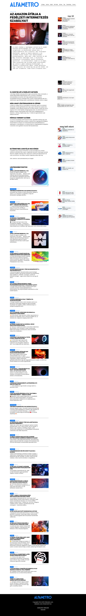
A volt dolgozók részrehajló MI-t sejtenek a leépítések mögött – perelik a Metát (23, 394)
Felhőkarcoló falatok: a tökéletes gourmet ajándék (68, 216)
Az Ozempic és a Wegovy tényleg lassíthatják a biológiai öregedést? (24, 423)
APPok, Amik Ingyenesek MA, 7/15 (19, 233)
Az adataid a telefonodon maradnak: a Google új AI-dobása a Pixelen (20, 219)
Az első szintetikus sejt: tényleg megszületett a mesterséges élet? (24, 270)
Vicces (73, 4)
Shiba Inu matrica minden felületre (68, 161)
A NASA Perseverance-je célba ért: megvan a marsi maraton (19, 481)
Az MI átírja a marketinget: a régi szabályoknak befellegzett (20, 555)
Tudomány (68, 4)
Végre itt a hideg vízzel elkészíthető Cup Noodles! (18, 579)
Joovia (47, 4)
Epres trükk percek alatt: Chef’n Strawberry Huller (68, 193)
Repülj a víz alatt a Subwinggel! (66, 208)
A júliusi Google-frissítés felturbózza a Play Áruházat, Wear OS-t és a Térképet (23, 569)
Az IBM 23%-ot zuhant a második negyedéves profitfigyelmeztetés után (20, 468)
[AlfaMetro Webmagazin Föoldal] (24, 0)
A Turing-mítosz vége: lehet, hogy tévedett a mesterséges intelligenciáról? (20, 538)
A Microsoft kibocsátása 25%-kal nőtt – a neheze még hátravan (20, 204)
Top (64, 4)
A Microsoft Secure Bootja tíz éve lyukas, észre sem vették (20, 338)
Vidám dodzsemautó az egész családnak (67, 153)
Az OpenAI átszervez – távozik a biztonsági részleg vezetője (67, 83)
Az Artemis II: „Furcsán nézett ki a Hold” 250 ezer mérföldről (20, 369)
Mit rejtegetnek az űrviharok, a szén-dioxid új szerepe (68, 58)
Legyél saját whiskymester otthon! (68, 138)
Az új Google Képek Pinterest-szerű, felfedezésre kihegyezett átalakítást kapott (23, 284)
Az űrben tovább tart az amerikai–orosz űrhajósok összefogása (22, 324)
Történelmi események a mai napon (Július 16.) (23, 190)
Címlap (43, 4)
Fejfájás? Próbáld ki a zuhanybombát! (67, 145)
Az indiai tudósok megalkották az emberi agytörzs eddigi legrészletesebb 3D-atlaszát (24, 437)
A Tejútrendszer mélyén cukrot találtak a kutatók (22, 451)
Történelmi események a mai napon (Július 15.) (23, 406)
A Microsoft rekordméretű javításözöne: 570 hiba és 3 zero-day (23, 383)
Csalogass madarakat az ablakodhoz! (68, 130)
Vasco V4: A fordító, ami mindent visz (68, 169)
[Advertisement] (29, 80)
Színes (60, 4)
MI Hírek (56, 4)
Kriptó (51, 4)
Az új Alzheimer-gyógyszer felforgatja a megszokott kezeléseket (22, 313)
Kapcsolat (43, 609)
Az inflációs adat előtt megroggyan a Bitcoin (23, 511)
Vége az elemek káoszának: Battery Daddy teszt (68, 201)
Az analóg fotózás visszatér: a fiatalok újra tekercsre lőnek (19, 523)
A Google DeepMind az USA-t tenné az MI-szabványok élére (21, 300)
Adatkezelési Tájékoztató (43, 607)
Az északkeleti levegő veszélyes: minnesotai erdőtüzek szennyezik (20, 254)
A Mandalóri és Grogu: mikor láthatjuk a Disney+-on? (68, 51)
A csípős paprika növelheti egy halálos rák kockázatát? (19, 352)
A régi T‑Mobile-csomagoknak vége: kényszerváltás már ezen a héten (20, 496)
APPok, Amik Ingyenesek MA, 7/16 (19, 171)
